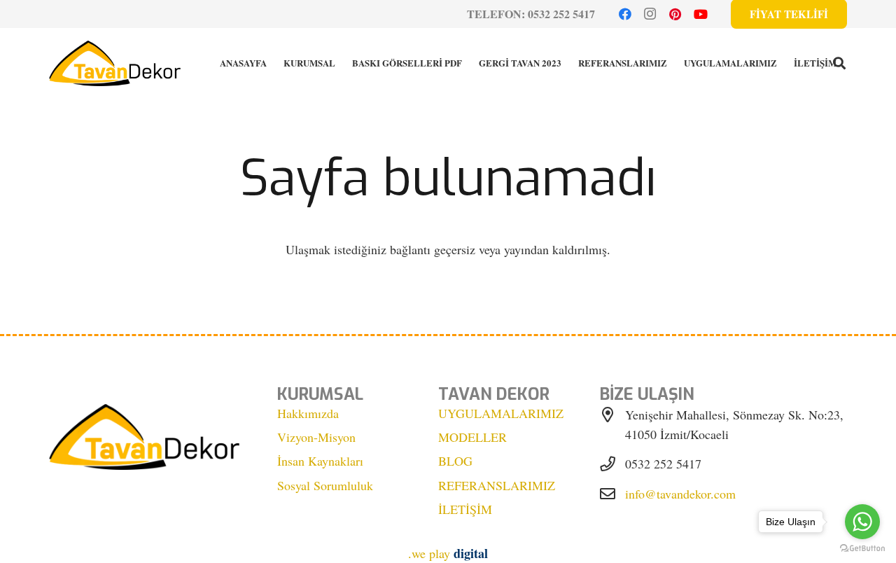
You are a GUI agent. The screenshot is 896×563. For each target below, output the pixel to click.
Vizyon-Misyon (316, 437)
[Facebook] (625, 14)
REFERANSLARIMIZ (496, 485)
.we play (448, 553)
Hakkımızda (308, 413)
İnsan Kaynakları (320, 460)
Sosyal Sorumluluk (325, 485)
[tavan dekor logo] (115, 63)
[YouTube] (700, 14)
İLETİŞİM (465, 509)
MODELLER (472, 437)
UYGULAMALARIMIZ (501, 413)
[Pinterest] (675, 14)
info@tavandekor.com (680, 493)
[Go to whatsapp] (862, 521)
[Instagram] (650, 14)
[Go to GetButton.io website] (862, 548)
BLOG (455, 460)
